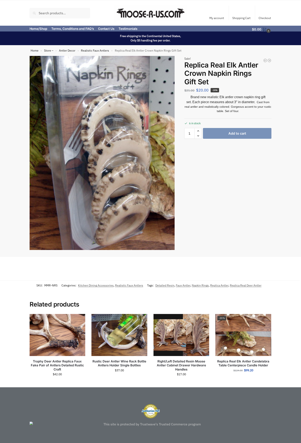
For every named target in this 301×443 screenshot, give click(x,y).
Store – (48, 50)
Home (34, 50)
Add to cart (237, 133)
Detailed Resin (164, 285)
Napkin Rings (200, 285)
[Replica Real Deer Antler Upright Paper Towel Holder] (269, 60)
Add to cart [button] (57, 383)
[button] (261, 29)
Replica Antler (219, 285)
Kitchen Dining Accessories (96, 285)
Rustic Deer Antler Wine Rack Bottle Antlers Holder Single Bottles (119, 363)
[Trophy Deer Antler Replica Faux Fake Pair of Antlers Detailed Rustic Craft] (57, 335)
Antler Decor (67, 50)
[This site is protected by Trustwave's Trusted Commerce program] (151, 424)
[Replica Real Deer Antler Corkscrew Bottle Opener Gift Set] (265, 60)
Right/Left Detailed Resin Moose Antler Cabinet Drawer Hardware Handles (181, 365)
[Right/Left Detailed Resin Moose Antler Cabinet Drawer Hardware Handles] (181, 335)
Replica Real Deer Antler (245, 285)
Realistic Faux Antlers (95, 50)
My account (216, 18)
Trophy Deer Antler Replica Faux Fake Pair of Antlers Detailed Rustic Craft (57, 365)
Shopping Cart (241, 18)
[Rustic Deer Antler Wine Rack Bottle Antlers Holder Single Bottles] (119, 335)
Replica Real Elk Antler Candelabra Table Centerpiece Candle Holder (243, 363)
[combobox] (60, 13)
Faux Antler (183, 285)
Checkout (265, 18)
